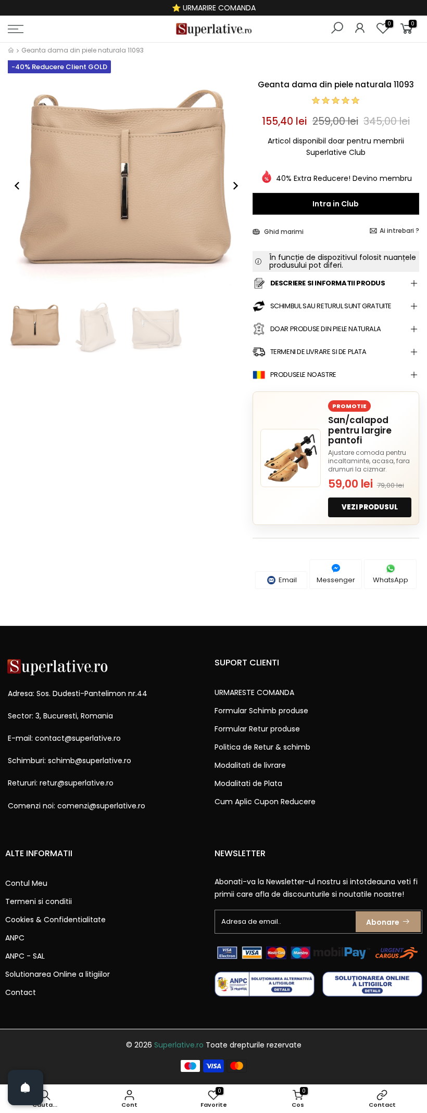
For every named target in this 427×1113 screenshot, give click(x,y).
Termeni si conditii (38, 901)
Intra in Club (335, 204)
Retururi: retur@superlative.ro (61, 783)
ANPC (14, 938)
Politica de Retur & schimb (262, 747)
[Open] (25, 1087)
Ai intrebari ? (399, 230)
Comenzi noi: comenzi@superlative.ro (76, 806)
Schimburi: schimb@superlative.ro (69, 760)
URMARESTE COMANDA (254, 692)
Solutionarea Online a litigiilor (57, 974)
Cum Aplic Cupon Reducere (265, 801)
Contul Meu (26, 883)
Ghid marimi (283, 231)
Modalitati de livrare (250, 765)
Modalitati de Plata (248, 783)
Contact (20, 992)
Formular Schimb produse (261, 710)
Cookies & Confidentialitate (55, 919)
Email (287, 580)
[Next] (230, 185)
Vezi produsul (370, 507)
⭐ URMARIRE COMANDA (214, 8)
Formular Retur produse (257, 729)
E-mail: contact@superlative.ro (64, 738)
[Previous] (22, 185)
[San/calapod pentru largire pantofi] (290, 458)
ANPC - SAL (25, 956)
